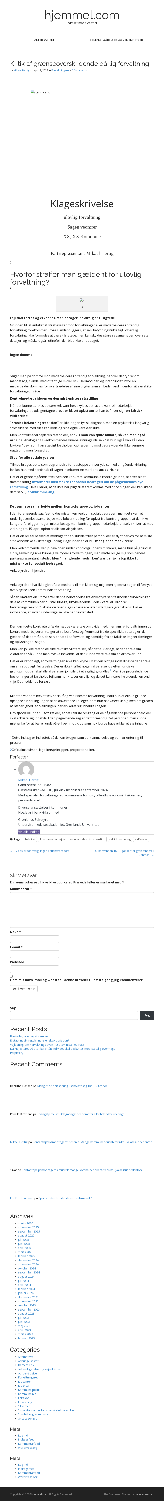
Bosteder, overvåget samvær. (29, 1036)
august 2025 (26, 1235)
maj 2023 (24, 1326)
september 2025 (29, 1231)
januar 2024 (25, 1293)
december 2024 (28, 1260)
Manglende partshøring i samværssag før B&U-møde (72, 1086)
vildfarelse (141, 839)
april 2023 (24, 1330)
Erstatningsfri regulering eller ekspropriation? (39, 1040)
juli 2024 (23, 1281)
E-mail (16, 947)
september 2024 (29, 1272)
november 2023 (28, 1301)
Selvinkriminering (40, 492)
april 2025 (24, 1248)
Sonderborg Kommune (33, 1414)
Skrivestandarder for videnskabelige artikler (46, 1410)
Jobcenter (24, 1381)
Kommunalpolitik (29, 1390)
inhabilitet (29, 839)
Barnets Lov (26, 1365)
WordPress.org (28, 1448)
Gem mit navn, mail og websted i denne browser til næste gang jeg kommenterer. (76, 980)
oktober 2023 (27, 1305)
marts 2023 (25, 1334)
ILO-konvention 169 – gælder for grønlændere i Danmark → (123, 853)
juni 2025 (24, 1244)
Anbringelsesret (28, 1361)
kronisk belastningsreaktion (87, 839)
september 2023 (29, 1309)
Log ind (23, 1435)
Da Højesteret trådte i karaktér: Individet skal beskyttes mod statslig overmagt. (63, 1049)
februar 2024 (26, 1289)
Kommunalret (27, 1394)
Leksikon (23, 1398)
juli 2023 (23, 1318)
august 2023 (26, 1313)
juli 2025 (23, 1240)
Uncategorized (27, 1418)
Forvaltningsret (60, 70)
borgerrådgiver (28, 1373)
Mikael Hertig (21, 70)
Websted (17, 962)
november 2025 (28, 1227)
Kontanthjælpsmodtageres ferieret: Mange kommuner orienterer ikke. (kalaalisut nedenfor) (93, 1142)
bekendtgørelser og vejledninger (116, 40)
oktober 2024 (27, 1268)
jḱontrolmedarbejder (52, 839)
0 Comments (79, 70)
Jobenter (23, 1385)
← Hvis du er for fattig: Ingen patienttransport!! (40, 851)
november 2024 (28, 1264)
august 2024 (26, 1276)
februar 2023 (26, 1338)
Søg (13, 1008)
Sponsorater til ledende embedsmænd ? (65, 1198)
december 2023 (28, 1297)
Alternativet (44, 40)
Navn (15, 932)
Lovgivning (25, 1402)
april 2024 (24, 1285)
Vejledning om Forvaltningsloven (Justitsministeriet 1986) (47, 1045)
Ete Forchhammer (22, 1198)
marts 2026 (25, 1223)
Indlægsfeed (26, 1439)
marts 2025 (25, 1252)
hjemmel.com (82, 15)
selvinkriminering (120, 839)
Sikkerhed (24, 1406)
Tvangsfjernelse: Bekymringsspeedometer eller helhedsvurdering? (80, 1114)
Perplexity (16, 1053)
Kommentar (21, 889)
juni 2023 (24, 1322)
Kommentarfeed (29, 1444)
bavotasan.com (144, 1494)
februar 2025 (26, 1256)
